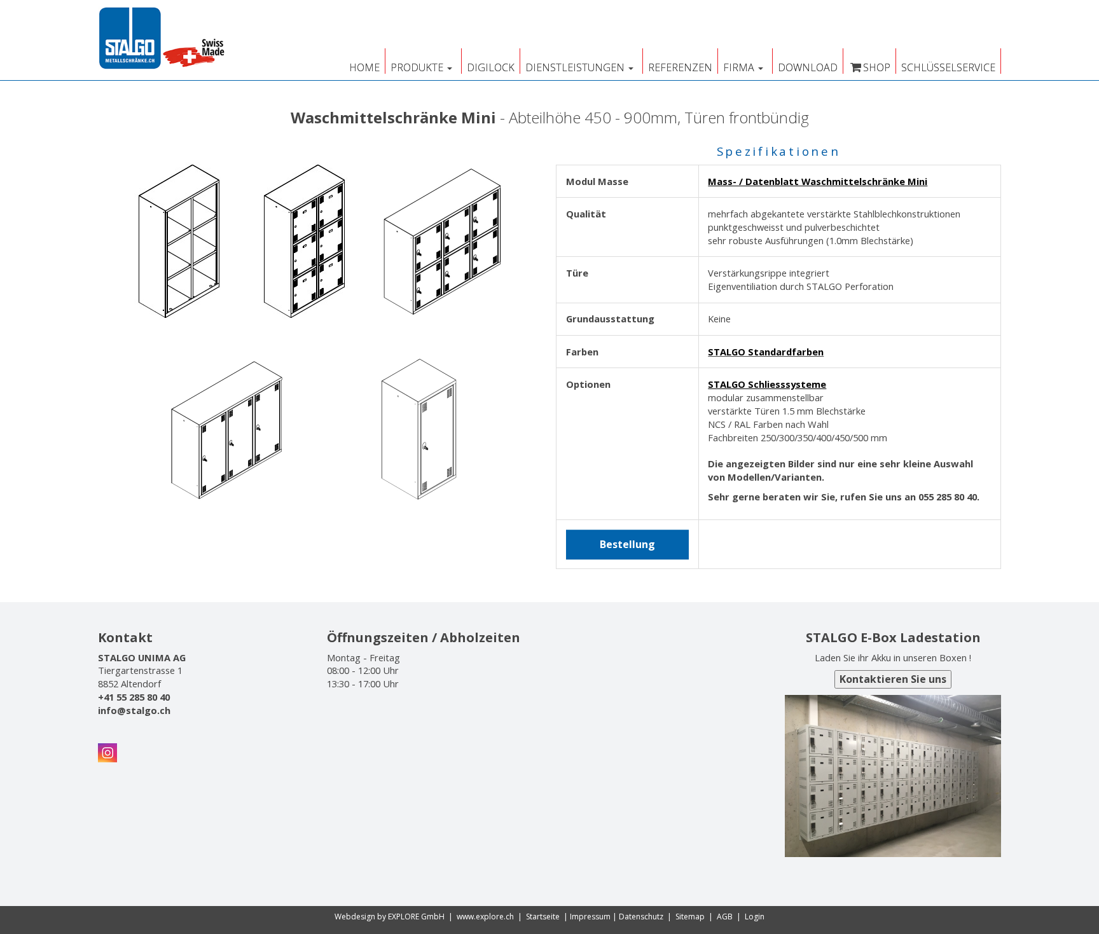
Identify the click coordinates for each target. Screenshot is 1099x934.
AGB (725, 916)
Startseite (543, 916)
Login (754, 916)
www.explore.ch (485, 916)
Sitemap (690, 916)
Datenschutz (641, 916)
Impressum (590, 916)
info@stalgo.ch (134, 710)
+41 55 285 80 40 (134, 696)
